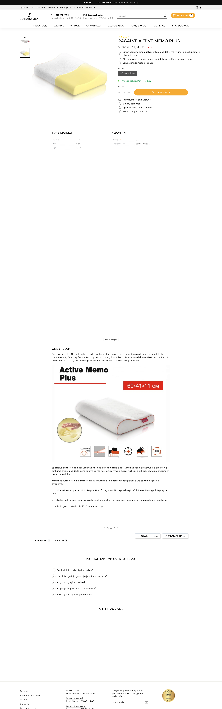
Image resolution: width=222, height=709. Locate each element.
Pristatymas (65, 7)
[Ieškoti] (165, 16)
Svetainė (59, 26)
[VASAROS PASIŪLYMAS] (71, 74)
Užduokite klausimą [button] (149, 536)
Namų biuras (138, 26)
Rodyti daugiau (111, 339)
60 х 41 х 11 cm (127, 73)
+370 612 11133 (61, 15)
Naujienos (159, 26)
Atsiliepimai (52, 7)
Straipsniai (24, 704)
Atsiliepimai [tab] (41, 540)
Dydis (121, 68)
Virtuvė (75, 26)
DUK (33, 7)
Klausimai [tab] (59, 540)
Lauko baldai (116, 26)
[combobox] (140, 16)
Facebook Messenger (76, 706)
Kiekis (121, 86)
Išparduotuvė (180, 26)
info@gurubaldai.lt (95, 15)
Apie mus (24, 7)
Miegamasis (40, 26)
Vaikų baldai (93, 26)
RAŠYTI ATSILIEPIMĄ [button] (176, 536)
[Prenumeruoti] (146, 702)
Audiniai (41, 7)
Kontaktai (90, 7)
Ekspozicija (79, 7)
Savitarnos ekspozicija (30, 695)
